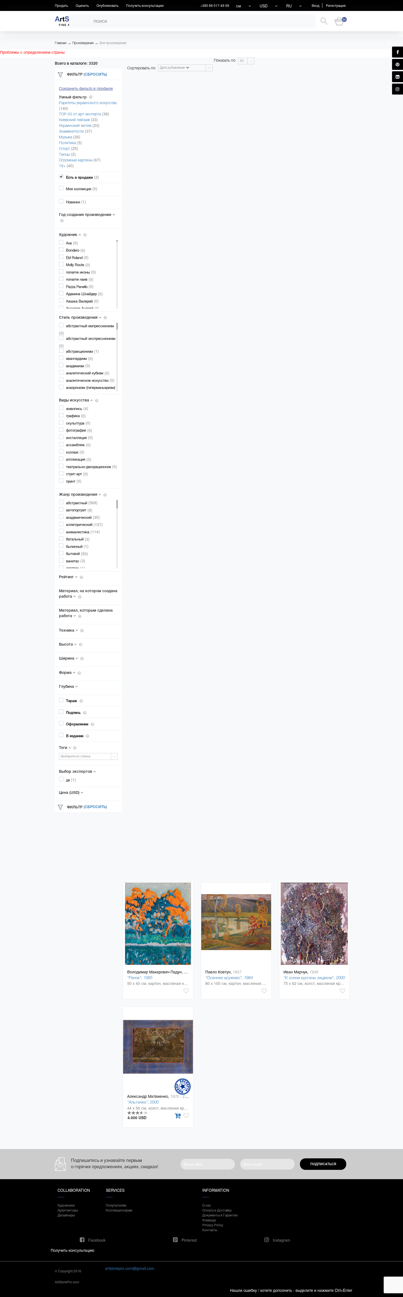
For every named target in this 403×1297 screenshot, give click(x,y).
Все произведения (113, 43)
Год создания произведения (85, 214)
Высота (66, 644)
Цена (69, 792)
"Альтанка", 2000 (143, 1102)
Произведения (82, 43)
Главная (60, 43)
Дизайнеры (66, 1215)
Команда (209, 1220)
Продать (61, 5)
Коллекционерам (119, 1210)
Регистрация (335, 5)
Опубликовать (107, 5)
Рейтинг (67, 577)
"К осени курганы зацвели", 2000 (314, 977)
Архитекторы (68, 1210)
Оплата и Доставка (216, 1210)
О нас (206, 1205)
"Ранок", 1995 (139, 977)
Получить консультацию (145, 5)
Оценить (82, 5)
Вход (315, 5)
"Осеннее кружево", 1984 (229, 977)
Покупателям (116, 1205)
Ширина (67, 658)
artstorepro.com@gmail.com (129, 1268)
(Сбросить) (95, 74)
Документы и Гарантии (220, 1215)
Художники (66, 1205)
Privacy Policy (212, 1224)
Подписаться (323, 1164)
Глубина (67, 686)
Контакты (209, 1229)
